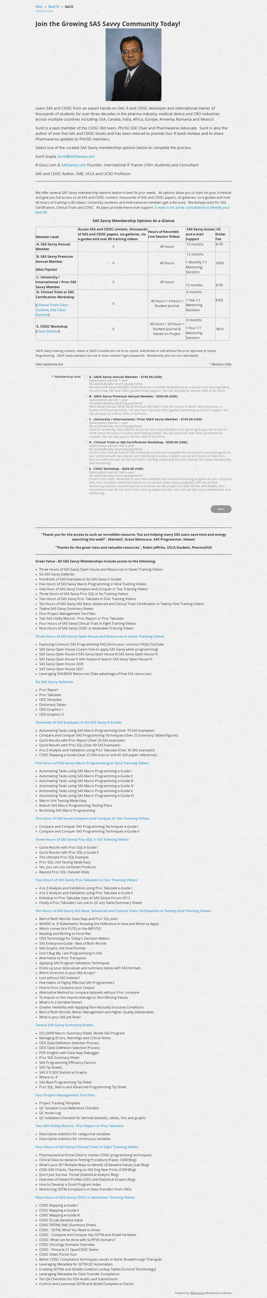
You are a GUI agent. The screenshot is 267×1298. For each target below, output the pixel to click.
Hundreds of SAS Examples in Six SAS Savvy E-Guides (78, 722)
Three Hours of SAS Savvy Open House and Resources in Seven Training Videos (99, 636)
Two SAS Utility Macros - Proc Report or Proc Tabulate (79, 1126)
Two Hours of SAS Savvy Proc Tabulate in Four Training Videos (86, 880)
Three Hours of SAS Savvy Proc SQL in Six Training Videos (82, 839)
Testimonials (44, 11)
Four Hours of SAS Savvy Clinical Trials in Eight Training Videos (86, 1147)
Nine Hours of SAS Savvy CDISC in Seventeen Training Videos (85, 1197)
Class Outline (48, 331)
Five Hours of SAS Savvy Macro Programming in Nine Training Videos (92, 763)
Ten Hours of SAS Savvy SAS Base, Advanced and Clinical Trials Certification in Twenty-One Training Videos (123, 911)
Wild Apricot (197, 1293)
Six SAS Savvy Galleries (54, 682)
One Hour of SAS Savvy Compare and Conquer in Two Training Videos (92, 818)
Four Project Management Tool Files (65, 1095)
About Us (53, 6)
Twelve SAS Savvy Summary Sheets (64, 1025)
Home (39, 6)
